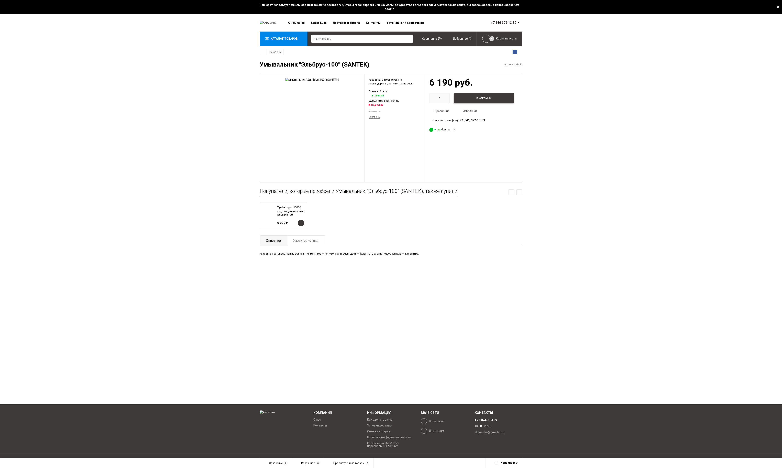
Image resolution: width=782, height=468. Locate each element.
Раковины (275, 52)
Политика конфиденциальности (389, 437)
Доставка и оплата (346, 22)
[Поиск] (409, 39)
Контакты (373, 22)
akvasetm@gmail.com (489, 432)
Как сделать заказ (379, 419)
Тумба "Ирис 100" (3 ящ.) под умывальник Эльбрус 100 (290, 211)
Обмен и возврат (378, 431)
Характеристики (306, 241)
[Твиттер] (520, 52)
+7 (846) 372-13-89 (472, 120)
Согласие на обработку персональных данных (383, 444)
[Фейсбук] (515, 52)
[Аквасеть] (283, 412)
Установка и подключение (405, 22)
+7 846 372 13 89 (503, 23)
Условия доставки (379, 425)
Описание (273, 241)
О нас (317, 419)
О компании (296, 22)
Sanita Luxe (318, 22)
